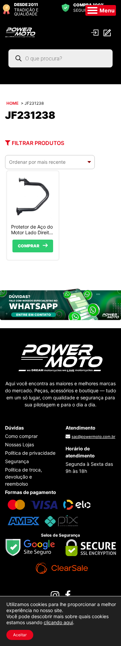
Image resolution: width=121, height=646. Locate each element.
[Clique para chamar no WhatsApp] (60, 303)
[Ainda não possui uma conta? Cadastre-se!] (108, 32)
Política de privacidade (30, 453)
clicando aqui (58, 622)
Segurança (17, 461)
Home (12, 103)
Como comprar (21, 436)
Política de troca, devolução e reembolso (23, 477)
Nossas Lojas (19, 444)
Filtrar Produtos (37, 143)
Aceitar (20, 634)
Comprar (28, 245)
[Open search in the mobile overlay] (60, 58)
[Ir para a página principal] (20, 32)
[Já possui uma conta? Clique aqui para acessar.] (95, 32)
